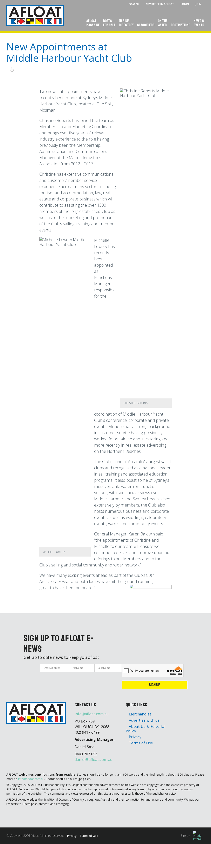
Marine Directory (126, 23)
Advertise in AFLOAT (160, 4)
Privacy (134, 736)
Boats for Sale (109, 23)
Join (198, 4)
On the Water (163, 23)
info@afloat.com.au (92, 713)
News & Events (199, 23)
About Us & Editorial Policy (145, 728)
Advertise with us (143, 720)
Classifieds (146, 25)
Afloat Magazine (93, 23)
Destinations (180, 25)
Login (185, 4)
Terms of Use (140, 742)
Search (134, 4)
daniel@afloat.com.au (94, 759)
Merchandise (139, 714)
